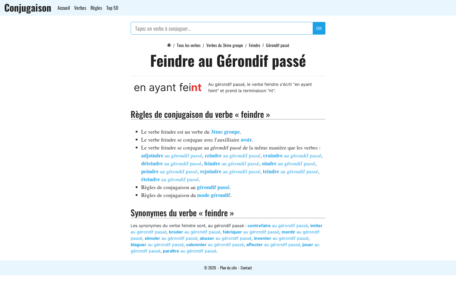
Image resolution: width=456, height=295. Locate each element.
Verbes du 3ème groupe (224, 45)
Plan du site (228, 267)
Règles (96, 7)
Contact (246, 267)
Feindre (254, 45)
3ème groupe (225, 131)
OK (319, 28)
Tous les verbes (189, 45)
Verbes (80, 7)
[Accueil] (169, 44)
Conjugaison (27, 7)
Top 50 (112, 7)
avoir (246, 139)
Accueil (64, 7)
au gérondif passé (171, 155)
